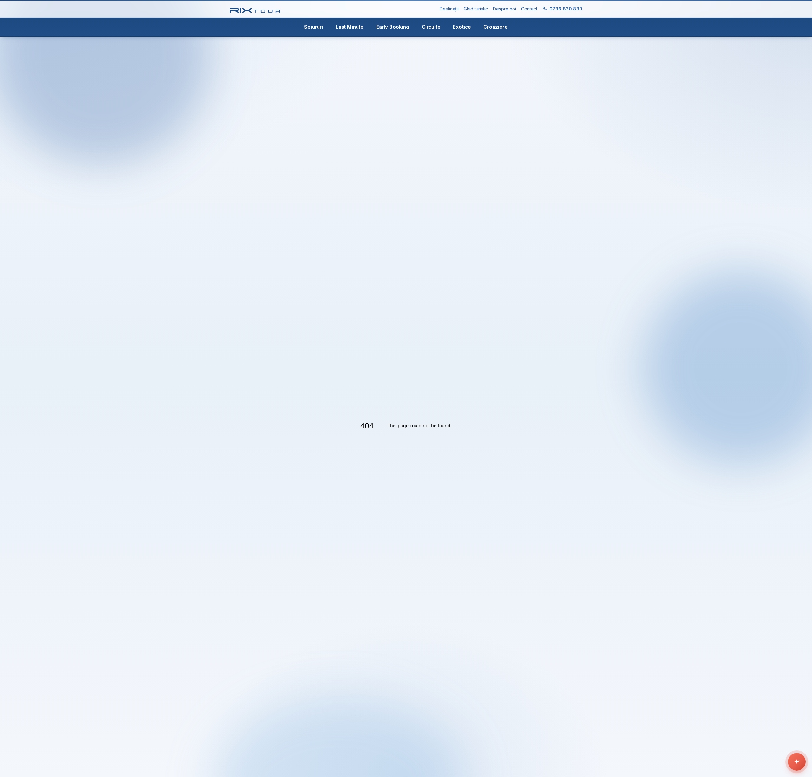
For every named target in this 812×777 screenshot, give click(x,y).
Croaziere (495, 27)
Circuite (431, 27)
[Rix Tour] (255, 9)
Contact (529, 8)
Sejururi (313, 27)
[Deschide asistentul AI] (797, 762)
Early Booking (392, 27)
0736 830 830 (565, 8)
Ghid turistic (476, 8)
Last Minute (350, 27)
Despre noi (504, 8)
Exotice (462, 27)
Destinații (449, 8)
